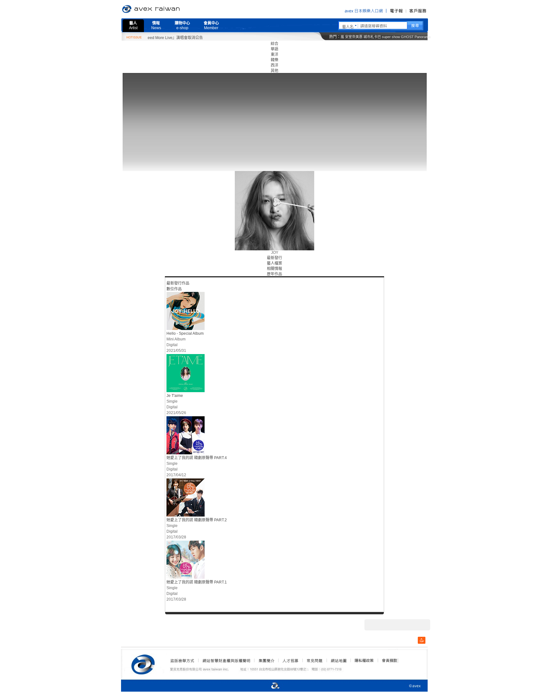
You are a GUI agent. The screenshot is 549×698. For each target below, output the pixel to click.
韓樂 (274, 60)
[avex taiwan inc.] (144, 663)
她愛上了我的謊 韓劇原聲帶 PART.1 (196, 582)
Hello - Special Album (185, 333)
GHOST (407, 37)
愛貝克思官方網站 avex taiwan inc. (168, 9)
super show (391, 37)
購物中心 (182, 25)
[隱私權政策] (362, 660)
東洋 (274, 54)
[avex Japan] (269, 686)
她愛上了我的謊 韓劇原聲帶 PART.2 (196, 520)
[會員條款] (390, 660)
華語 (274, 49)
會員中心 (211, 25)
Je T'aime (174, 395)
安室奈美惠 (354, 37)
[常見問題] (314, 660)
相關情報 (274, 269)
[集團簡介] (265, 660)
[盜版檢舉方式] (182, 660)
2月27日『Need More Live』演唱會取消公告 (153, 38)
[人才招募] (290, 660)
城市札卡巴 (372, 37)
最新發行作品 (177, 283)
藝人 (133, 25)
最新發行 (274, 258)
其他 (274, 71)
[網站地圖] (338, 660)
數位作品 (174, 289)
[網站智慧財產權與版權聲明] (226, 660)
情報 (156, 25)
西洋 (274, 65)
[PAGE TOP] (421, 640)
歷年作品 (274, 274)
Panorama (422, 37)
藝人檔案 (274, 263)
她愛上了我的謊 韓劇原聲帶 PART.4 (196, 458)
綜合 (274, 44)
